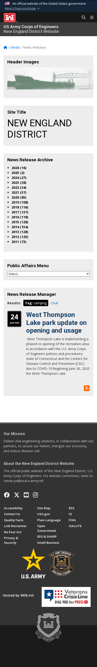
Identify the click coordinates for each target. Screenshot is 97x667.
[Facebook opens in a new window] (7, 495)
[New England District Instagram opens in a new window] (35, 495)
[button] (22, 8)
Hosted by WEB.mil (18, 595)
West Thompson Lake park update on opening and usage (56, 322)
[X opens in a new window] (17, 495)
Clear (54, 303)
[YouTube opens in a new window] (26, 495)
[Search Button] (81, 17)
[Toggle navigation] (89, 17)
